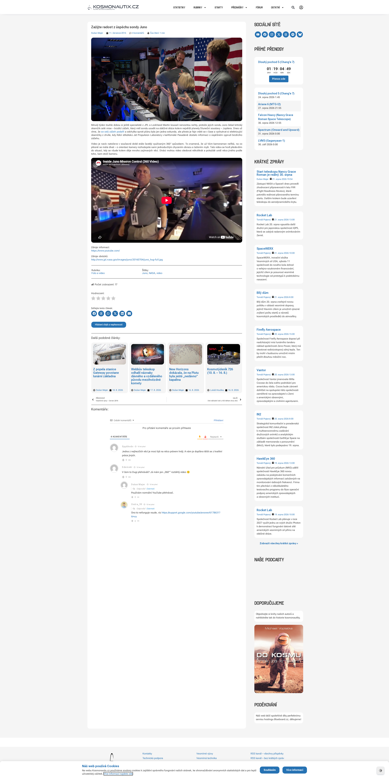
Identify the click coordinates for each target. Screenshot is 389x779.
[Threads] (286, 34)
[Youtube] (258, 34)
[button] (293, 7)
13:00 (292, 219)
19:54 (290, 179)
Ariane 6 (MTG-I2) (269, 104)
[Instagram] (272, 34)
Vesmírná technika (206, 758)
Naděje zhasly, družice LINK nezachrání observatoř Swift (223, 372)
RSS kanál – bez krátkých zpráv (267, 758)
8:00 (291, 297)
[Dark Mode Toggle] (380, 770)
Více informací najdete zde (118, 773)
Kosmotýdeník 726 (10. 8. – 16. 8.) (182, 371)
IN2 (259, 414)
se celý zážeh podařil (112, 131)
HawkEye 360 (266, 458)
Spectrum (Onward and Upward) (278, 129)
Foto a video (98, 273)
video (159, 273)
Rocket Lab (264, 215)
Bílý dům (263, 293)
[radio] (93, 298)
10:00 (292, 253)
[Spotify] (293, 34)
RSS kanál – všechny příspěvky (267, 753)
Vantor (261, 370)
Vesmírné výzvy (204, 753)
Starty (219, 7)
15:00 (292, 334)
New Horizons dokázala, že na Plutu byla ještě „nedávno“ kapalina (146, 374)
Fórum (259, 7)
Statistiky (179, 7)
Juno (145, 273)
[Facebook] (265, 34)
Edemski (151, 488)
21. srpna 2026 (279, 179)
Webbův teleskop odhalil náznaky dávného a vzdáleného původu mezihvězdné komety (108, 376)
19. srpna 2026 (281, 463)
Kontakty (147, 753)
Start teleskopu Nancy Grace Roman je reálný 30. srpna (276, 173)
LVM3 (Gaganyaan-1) (271, 140)
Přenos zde (278, 78)
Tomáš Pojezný (264, 219)
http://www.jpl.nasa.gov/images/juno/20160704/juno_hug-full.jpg (127, 259)
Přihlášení (218, 420)
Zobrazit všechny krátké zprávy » (279, 543)
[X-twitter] (279, 34)
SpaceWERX (265, 248)
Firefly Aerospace (269, 329)
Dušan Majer (263, 179)
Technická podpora (153, 758)
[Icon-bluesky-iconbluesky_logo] (300, 34)
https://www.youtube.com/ (105, 250)
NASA (152, 273)
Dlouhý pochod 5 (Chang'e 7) (276, 62)
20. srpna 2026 (281, 334)
